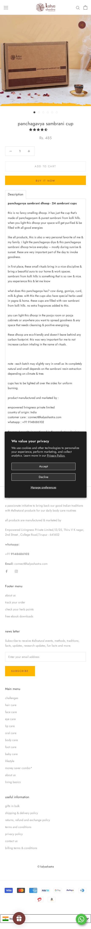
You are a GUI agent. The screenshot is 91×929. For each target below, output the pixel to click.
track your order (15, 602)
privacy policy (14, 834)
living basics (13, 782)
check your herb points (19, 609)
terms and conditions (18, 827)
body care (11, 740)
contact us (11, 841)
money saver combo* (18, 768)
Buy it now (45, 181)
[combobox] (45, 918)
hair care (10, 705)
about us (10, 595)
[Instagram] (16, 571)
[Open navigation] (6, 7)
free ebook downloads (19, 616)
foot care (10, 747)
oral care (10, 733)
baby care (11, 754)
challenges (11, 698)
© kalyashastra (45, 867)
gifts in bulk (12, 806)
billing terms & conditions (21, 848)
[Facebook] (6, 571)
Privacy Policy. (56, 455)
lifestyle (9, 761)
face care (11, 712)
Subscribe (20, 671)
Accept (43, 466)
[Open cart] (85, 7)
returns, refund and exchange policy (27, 820)
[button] (38, 130)
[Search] (78, 7)
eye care (10, 719)
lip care (10, 726)
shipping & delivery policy (21, 813)
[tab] (15, 194)
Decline (43, 477)
